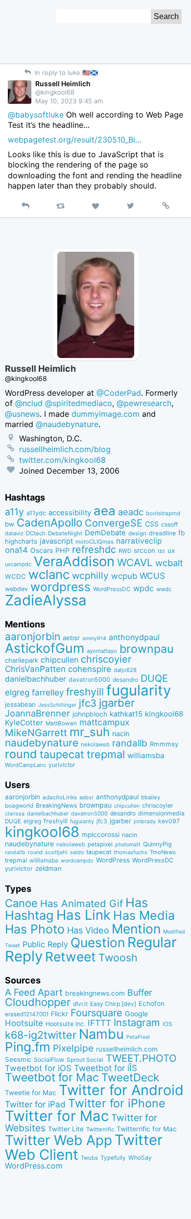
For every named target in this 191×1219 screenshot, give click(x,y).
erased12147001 (26, 1014)
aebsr (71, 638)
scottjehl (56, 852)
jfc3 (87, 703)
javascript (56, 541)
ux (171, 550)
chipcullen (59, 660)
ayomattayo (102, 650)
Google (136, 1013)
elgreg (17, 692)
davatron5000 (89, 679)
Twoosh (118, 957)
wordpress (60, 586)
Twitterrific (100, 1129)
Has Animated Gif (81, 903)
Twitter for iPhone (117, 1103)
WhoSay (140, 1157)
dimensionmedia (161, 813)
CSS (152, 524)
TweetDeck (130, 1077)
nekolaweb (95, 744)
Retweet (70, 956)
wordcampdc (77, 861)
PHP (62, 550)
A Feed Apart (34, 992)
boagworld (19, 805)
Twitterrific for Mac (147, 1129)
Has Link (83, 915)
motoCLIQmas (94, 541)
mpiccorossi (100, 834)
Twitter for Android (121, 1090)
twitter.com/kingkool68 (62, 460)
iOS (167, 1024)
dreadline (162, 533)
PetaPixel (138, 1037)
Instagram (137, 1022)
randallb (129, 743)
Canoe (21, 903)
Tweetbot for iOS (38, 1068)
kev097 (169, 821)
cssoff (169, 524)
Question (98, 942)
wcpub (124, 576)
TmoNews (163, 852)
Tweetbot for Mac (52, 1077)
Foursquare (96, 1013)
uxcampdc (18, 564)
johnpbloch (89, 714)
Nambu (101, 1034)
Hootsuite (24, 1023)
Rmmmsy (164, 744)
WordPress (113, 860)
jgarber (117, 702)
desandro (125, 679)
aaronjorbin (32, 636)
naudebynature (41, 743)
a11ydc (36, 513)
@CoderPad (118, 393)
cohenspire (89, 669)
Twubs (89, 1157)
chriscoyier (106, 659)
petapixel (100, 844)
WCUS (152, 576)
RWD (125, 551)
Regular (152, 942)
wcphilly (90, 575)
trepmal (106, 754)
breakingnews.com (95, 993)
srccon (144, 550)
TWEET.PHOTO (141, 1058)
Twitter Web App (58, 1140)
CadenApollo (49, 522)
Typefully (113, 1157)
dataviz (14, 533)
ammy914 (94, 638)
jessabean (20, 704)
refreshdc (94, 549)
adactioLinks (60, 797)
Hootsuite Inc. (65, 1024)
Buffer (139, 992)
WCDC (15, 576)
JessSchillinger (57, 705)
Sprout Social (85, 1059)
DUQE (154, 678)
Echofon (152, 1003)
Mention (136, 928)
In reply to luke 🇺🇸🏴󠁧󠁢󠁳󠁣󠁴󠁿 (65, 72)
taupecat (62, 754)
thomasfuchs (130, 852)
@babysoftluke (36, 115)
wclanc (49, 574)
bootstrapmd (163, 513)
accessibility (69, 512)
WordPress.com (34, 1166)
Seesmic (18, 1059)
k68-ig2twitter (40, 1034)
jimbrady (145, 821)
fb (181, 533)
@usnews (22, 414)
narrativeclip (139, 541)
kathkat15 (126, 714)
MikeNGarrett (36, 733)
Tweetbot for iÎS (105, 1068)
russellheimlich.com (127, 1049)
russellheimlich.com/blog (65, 449)
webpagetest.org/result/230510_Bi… (75, 139)
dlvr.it (80, 1003)
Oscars (41, 550)
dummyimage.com (106, 414)
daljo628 (125, 670)
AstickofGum (44, 648)
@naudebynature (67, 424)
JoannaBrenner (37, 713)
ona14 (16, 550)
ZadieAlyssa (46, 600)
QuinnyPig (157, 844)
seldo (77, 852)
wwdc (163, 589)
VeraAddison (74, 561)
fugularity (138, 690)
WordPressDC (112, 589)
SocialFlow (49, 1059)
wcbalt (169, 562)
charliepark (21, 660)
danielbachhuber (35, 679)
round (21, 754)
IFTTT (99, 1023)
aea (105, 510)
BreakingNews (56, 805)
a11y (14, 512)
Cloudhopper (38, 1002)
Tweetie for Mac (30, 1093)
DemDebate (105, 532)
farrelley (48, 692)
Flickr (59, 1014)
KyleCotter (24, 722)
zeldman (48, 868)
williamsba (146, 755)
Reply (24, 956)
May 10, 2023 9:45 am (69, 101)
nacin (120, 733)
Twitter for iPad (35, 1104)
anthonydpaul (134, 637)
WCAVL (135, 562)
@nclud (29, 403)
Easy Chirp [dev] (113, 1003)
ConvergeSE (114, 523)
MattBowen (61, 723)
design (137, 533)
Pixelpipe (73, 1048)
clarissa (14, 813)
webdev (16, 589)
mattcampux (104, 722)
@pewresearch (144, 403)
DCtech (36, 533)
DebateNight (65, 533)
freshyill (85, 692)
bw (9, 524)
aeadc (130, 511)
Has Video (88, 930)
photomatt (128, 844)
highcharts (21, 541)
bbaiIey (150, 797)
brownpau (146, 649)
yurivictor (61, 764)
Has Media (144, 915)
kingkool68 (164, 713)
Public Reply (45, 944)
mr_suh (90, 732)
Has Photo (35, 929)
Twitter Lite (66, 1129)
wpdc (143, 588)
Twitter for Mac (57, 1115)
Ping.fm (27, 1046)
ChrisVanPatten (35, 669)
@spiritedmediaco (78, 403)
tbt (161, 551)
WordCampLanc (25, 765)
